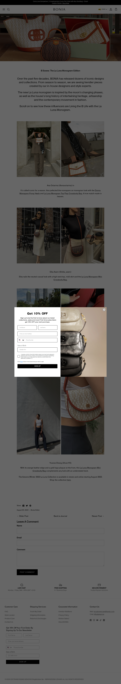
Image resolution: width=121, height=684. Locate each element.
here (21, 361)
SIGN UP (37, 366)
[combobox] (21, 340)
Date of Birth (21, 346)
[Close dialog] (104, 309)
